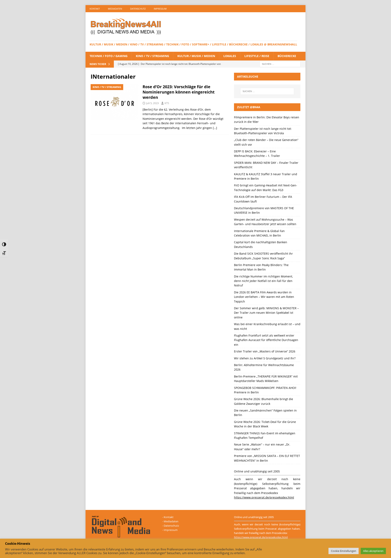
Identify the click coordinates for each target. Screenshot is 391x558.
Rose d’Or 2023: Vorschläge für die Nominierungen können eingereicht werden (179, 92)
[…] (215, 128)
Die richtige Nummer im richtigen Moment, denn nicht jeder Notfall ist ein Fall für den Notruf (263, 280)
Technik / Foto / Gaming (108, 56)
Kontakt (95, 8)
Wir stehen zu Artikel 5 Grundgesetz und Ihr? (264, 358)
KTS (167, 103)
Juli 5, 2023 (152, 103)
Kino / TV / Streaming (152, 56)
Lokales (229, 56)
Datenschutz (138, 8)
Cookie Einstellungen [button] (343, 551)
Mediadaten (115, 8)
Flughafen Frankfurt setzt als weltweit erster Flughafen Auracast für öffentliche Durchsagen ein (266, 340)
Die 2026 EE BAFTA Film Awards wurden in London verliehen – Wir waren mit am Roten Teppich (264, 296)
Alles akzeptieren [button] (373, 551)
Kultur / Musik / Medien (196, 56)
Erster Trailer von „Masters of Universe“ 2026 (264, 351)
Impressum (160, 8)
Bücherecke (287, 56)
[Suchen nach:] (280, 64)
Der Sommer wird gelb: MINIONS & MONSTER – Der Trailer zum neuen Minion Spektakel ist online (266, 312)
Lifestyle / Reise (256, 56)
